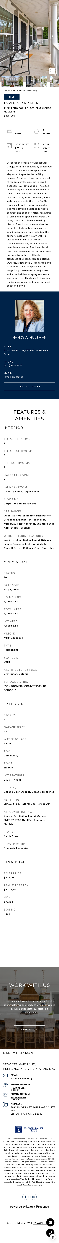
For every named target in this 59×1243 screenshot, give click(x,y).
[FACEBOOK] (25, 1197)
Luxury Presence (37, 1206)
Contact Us (29, 1029)
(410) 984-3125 (13, 365)
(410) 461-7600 (18, 1097)
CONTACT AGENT (30, 386)
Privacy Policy (42, 1223)
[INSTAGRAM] (34, 1197)
